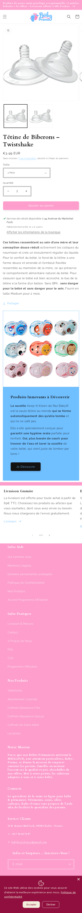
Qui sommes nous (19, 556)
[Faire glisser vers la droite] (49, 535)
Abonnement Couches (22, 699)
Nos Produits (16, 591)
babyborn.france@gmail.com (29, 842)
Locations (14, 733)
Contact (13, 632)
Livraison (10, 521)
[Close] (78, 879)
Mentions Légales (19, 565)
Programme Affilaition (22, 666)
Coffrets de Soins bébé (23, 724)
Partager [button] (13, 303)
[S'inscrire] (69, 864)
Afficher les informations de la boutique (33, 232)
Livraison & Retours (20, 623)
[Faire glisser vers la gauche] (32, 535)
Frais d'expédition (28, 158)
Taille (6, 164)
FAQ (10, 649)
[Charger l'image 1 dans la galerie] (15, 116)
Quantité (8, 182)
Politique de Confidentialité (26, 582)
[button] (5, 17)
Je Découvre (25, 466)
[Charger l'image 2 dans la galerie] (41, 116)
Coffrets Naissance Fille (24, 707)
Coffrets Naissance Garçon (26, 716)
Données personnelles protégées (30, 574)
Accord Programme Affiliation (28, 599)
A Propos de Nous (20, 641)
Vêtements (15, 690)
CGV (11, 658)
